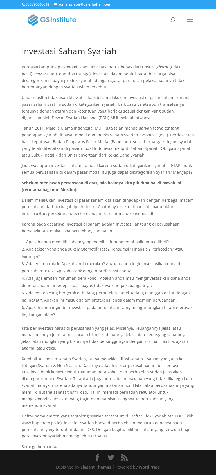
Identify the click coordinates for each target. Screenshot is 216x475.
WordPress (149, 467)
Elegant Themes (95, 467)
